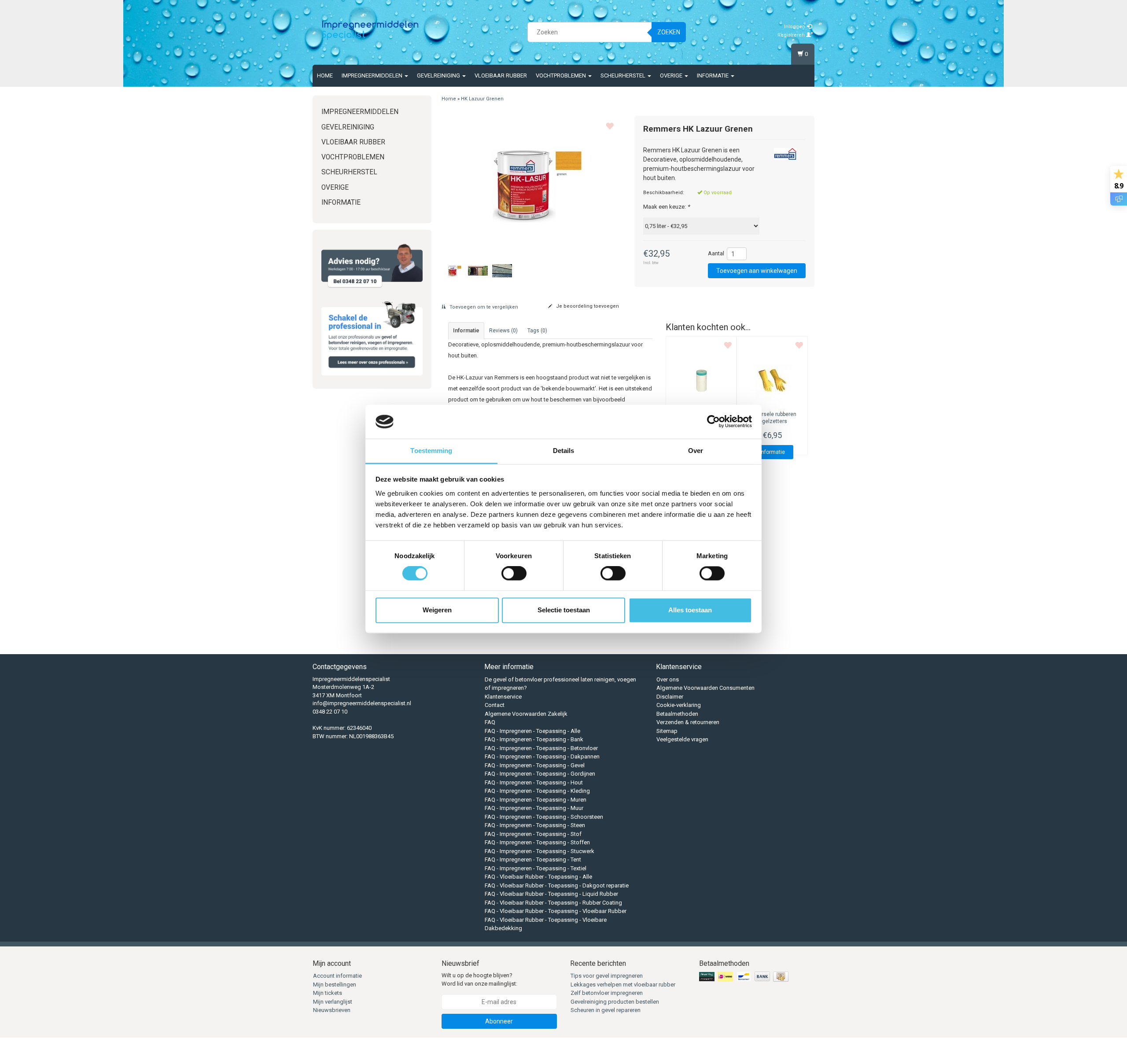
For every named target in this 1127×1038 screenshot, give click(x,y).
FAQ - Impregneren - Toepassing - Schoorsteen (544, 816)
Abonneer (499, 1021)
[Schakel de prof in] (372, 336)
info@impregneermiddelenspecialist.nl (362, 703)
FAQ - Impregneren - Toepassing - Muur (534, 808)
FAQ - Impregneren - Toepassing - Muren (535, 799)
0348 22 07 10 (330, 711)
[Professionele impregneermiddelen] (370, 31)
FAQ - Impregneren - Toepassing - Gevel (535, 765)
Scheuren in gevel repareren (606, 1010)
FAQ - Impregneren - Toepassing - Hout (534, 782)
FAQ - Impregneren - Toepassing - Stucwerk (539, 851)
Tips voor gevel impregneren (607, 975)
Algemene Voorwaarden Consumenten (705, 688)
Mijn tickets (327, 993)
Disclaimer (669, 696)
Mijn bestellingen (334, 984)
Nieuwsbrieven (331, 1010)
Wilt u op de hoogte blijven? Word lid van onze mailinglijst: (479, 979)
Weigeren (437, 610)
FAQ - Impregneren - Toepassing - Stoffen (537, 842)
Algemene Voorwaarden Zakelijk (526, 713)
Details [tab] (564, 450)
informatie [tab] (466, 331)
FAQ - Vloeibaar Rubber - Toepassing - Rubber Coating (553, 902)
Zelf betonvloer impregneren (607, 993)
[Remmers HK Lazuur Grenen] (531, 184)
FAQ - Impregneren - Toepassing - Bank (534, 739)
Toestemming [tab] (431, 450)
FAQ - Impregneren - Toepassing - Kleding (537, 791)
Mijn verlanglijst (332, 1001)
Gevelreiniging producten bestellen (615, 1001)
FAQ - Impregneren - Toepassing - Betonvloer (541, 748)
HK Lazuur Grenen (482, 99)
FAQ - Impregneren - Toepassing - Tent (533, 859)
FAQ (490, 722)
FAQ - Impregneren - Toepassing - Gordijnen (540, 773)
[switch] (514, 574)
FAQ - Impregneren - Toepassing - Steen (535, 825)
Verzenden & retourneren (687, 722)
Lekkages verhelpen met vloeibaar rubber (623, 984)
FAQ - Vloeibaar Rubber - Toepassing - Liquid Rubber (551, 894)
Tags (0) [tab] (537, 331)
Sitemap (667, 731)
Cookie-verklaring (678, 705)
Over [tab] (695, 450)
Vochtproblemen (561, 75)
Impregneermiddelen (373, 75)
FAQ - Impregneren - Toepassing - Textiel (535, 868)
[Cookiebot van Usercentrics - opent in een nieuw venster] (713, 421)
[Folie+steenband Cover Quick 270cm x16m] (701, 380)
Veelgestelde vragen (682, 739)
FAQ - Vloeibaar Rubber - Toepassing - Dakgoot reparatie (557, 885)
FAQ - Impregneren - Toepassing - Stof (533, 834)
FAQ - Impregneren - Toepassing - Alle (532, 731)
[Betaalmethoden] (744, 977)
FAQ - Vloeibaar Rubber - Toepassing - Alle (538, 876)
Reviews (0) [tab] (503, 331)
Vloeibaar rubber (501, 75)
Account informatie (337, 975)
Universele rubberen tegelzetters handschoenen (772, 421)
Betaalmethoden (677, 713)
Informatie (713, 75)
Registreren (791, 35)
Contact (495, 705)
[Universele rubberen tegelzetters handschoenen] (772, 380)
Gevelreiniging (439, 75)
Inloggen (795, 26)
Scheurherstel (623, 75)
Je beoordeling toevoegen (587, 306)
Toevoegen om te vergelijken (483, 307)
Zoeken (668, 32)
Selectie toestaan (564, 610)
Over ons (667, 679)
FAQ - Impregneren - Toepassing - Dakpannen (542, 756)
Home (325, 75)
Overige (672, 75)
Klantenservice (503, 696)
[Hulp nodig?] (372, 266)
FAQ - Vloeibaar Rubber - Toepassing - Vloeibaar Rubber (555, 911)
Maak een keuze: (666, 206)
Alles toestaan (690, 610)
